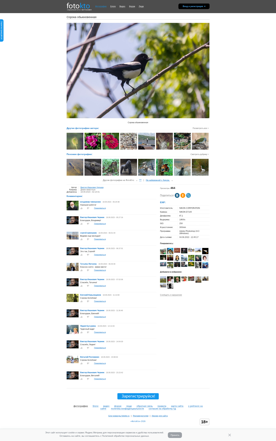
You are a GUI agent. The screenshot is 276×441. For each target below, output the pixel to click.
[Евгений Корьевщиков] (73, 301)
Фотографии (101, 6)
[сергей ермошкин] (73, 239)
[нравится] (81, 208)
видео (106, 406)
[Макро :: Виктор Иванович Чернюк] (182, 149)
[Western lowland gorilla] (128, 175)
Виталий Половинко (89, 357)
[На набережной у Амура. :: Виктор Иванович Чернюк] (146, 149)
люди (129, 406)
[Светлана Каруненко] (191, 266)
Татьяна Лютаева (88, 264)
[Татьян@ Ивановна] (177, 266)
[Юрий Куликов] (205, 253)
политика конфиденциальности (127, 408)
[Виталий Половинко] (73, 362)
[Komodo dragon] (93, 175)
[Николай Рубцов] (177, 260)
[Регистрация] (2, 41)
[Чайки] (146, 175)
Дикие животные (88, 190)
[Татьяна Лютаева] (73, 270)
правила (161, 406)
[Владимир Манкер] (170, 260)
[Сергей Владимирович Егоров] (184, 253)
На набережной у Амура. (158, 180)
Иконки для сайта (160, 416)
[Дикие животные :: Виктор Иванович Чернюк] (128, 149)
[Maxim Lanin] (177, 252)
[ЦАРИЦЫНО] (164, 175)
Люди (141, 6)
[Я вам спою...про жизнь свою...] (182, 175)
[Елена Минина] (198, 268)
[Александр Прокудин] (184, 266)
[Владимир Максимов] (191, 280)
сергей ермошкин (88, 233)
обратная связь (145, 406)
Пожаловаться (100, 208)
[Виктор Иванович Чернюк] (73, 223)
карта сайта (177, 406)
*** (140, 180)
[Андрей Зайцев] (198, 251)
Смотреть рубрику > (200, 154)
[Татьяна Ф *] (163, 259)
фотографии (80, 406)
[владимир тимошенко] (73, 210)
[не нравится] (88, 208)
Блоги (113, 6)
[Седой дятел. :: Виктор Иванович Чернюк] (200, 149)
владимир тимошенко (90, 202)
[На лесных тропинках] (110, 175)
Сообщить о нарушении (171, 295)
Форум (132, 6)
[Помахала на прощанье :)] (75, 175)
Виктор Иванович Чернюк (91, 187)
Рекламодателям (140, 416)
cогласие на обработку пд (162, 408)
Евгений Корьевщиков (90, 295)
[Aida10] (184, 280)
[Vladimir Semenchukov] (163, 266)
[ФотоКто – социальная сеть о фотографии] (78, 4)
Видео (122, 6)
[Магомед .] (170, 288)
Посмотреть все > (201, 128)
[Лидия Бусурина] (73, 333)
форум (117, 406)
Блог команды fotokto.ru (119, 416)
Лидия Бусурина (88, 326)
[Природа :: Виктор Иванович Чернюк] (75, 149)
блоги (95, 406)
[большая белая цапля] (200, 175)
